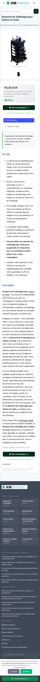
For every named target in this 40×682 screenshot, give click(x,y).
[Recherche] (36, 11)
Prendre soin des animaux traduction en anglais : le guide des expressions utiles (19, 597)
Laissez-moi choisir (19, 667)
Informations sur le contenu (13, 636)
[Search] (34, 3)
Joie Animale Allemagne (15, 658)
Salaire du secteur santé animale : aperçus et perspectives (17, 592)
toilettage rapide (26, 420)
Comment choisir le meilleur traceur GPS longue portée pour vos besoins (18, 615)
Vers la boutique (19, 108)
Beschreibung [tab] (12, 120)
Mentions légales (9, 625)
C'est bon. (26, 671)
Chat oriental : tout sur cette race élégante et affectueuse (17, 609)
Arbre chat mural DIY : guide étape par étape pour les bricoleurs (20, 581)
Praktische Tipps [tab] (13, 126)
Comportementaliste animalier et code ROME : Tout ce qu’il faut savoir (19, 558)
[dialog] (20, 667)
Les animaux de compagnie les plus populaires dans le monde (20, 569)
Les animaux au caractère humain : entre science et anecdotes (20, 575)
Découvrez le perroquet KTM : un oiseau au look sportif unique (18, 603)
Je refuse (13, 671)
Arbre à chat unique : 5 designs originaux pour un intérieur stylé (18, 563)
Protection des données (11, 628)
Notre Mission (8, 632)
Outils (5, 643)
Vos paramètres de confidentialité (15, 647)
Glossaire (6, 640)
